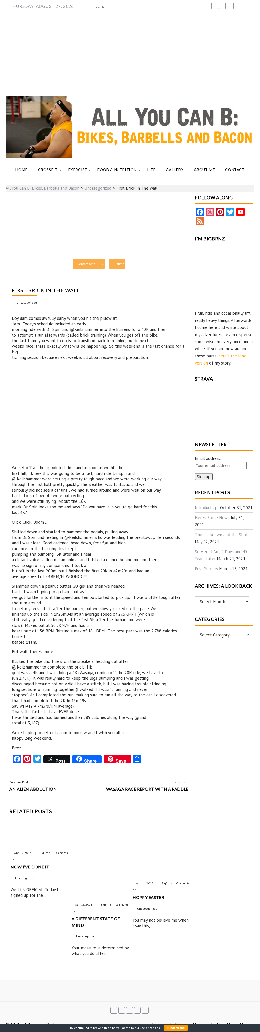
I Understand (176, 1028)
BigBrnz (119, 264)
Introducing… (207, 507)
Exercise (77, 169)
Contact (235, 169)
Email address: (208, 458)
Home (21, 169)
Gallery (174, 169)
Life (151, 169)
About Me (204, 169)
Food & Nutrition (117, 169)
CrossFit (48, 169)
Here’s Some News (212, 517)
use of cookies (150, 1028)
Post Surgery (206, 568)
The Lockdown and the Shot (221, 534)
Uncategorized (27, 303)
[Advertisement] (130, 53)
